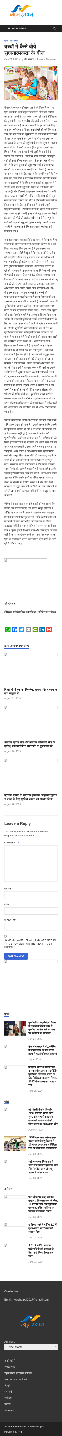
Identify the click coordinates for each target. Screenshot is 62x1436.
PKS (20, 1431)
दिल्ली (6, 40)
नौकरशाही (9, 1410)
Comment (11, 842)
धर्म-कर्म (8, 1391)
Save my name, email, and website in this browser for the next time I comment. (30, 943)
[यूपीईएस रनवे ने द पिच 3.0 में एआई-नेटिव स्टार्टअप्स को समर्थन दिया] (15, 1225)
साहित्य (8, 1398)
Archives (9, 1341)
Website (10, 920)
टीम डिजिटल (29, 59)
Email (9, 904)
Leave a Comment (46, 59)
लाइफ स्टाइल (14, 40)
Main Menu (19, 28)
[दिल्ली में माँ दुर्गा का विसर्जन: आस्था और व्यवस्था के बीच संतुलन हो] (31, 655)
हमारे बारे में (9, 1360)
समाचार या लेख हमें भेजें (15, 1379)
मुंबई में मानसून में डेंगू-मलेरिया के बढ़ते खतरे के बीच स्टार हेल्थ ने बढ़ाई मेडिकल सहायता (43, 1050)
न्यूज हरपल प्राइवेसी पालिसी (18, 1373)
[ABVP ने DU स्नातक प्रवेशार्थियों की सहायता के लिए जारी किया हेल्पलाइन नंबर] (15, 1245)
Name (8, 888)
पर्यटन (7, 1404)
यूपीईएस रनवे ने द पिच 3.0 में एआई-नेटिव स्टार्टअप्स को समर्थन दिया (42, 1228)
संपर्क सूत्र (9, 1367)
